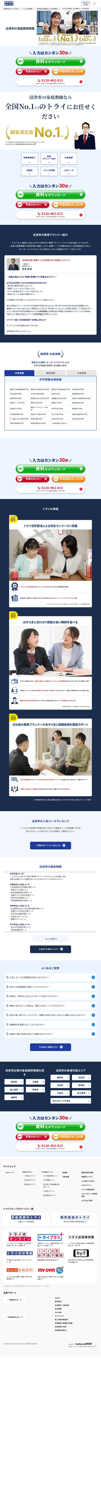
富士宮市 (14, 1089)
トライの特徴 (49, 170)
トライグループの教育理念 (89, 1195)
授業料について (87, 1176)
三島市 (35, 1081)
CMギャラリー (87, 1185)
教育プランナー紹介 (49, 157)
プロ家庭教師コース (50, 1176)
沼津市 (60, 1085)
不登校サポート (49, 1191)
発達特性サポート (49, 1195)
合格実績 (69, 157)
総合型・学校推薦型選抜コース (51, 1185)
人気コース (69, 170)
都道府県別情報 (87, 1172)
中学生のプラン (30, 1180)
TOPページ (9, 1172)
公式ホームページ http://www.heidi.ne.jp (82, 1346)
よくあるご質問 (87, 1200)
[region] (50, 304)
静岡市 (60, 1077)
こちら (28, 331)
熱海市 (14, 1081)
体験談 (29, 170)
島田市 (14, 1097)
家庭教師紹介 (29, 157)
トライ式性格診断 (88, 1189)
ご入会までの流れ (88, 1181)
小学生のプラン (30, 1176)
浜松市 (81, 1077)
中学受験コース (49, 1180)
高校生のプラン (30, 1184)
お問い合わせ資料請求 (85, 3)
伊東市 (35, 1089)
